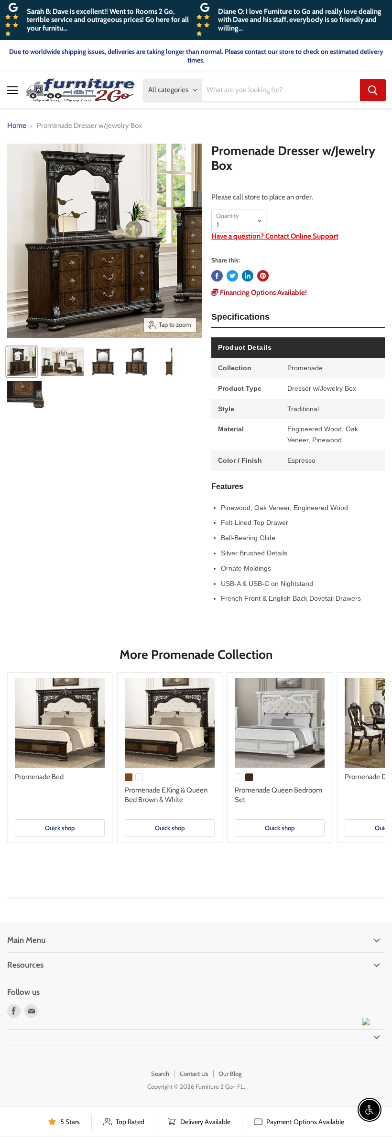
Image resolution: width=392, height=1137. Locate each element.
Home (16, 126)
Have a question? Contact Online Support (274, 236)
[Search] (373, 90)
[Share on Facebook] (217, 276)
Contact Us (194, 1073)
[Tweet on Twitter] (232, 276)
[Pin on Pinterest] (263, 276)
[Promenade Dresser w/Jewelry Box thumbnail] (21, 361)
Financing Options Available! (262, 292)
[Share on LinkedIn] (247, 276)
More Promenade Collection (196, 654)
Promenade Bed (39, 776)
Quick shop (60, 828)
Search (160, 1073)
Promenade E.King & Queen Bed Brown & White (166, 795)
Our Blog (229, 1073)
